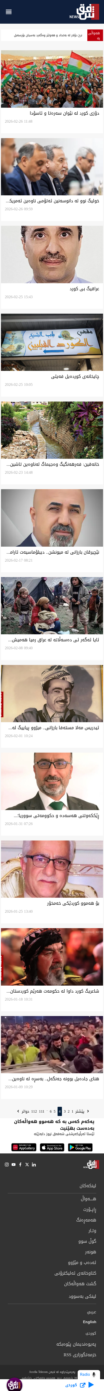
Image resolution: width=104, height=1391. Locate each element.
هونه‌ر (90, 1252)
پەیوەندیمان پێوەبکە (76, 1344)
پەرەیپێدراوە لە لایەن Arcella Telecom (52, 1372)
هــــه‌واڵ (88, 1199)
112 (34, 1111)
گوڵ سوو (87, 1241)
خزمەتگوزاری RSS (80, 1355)
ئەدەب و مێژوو (82, 1262)
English (89, 1323)
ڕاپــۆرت (89, 1209)
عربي (91, 1312)
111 (42, 1111)
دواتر (25, 1111)
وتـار (92, 1231)
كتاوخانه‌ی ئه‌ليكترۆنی (75, 1273)
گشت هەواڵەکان (80, 1284)
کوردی (91, 1333)
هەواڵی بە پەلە (94, 38)
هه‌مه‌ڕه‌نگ (86, 1220)
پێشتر (80, 1111)
